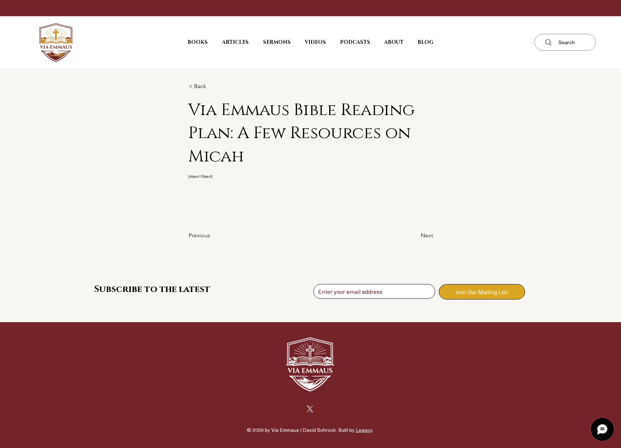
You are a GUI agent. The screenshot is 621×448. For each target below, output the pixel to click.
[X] (309, 408)
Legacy (364, 430)
